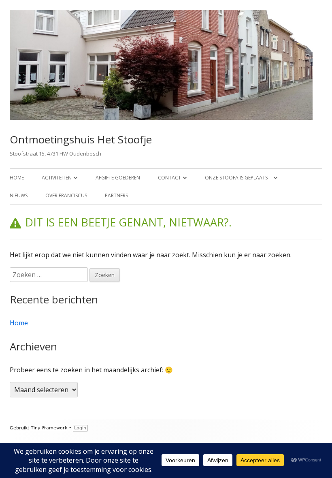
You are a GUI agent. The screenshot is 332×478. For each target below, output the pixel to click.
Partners (116, 195)
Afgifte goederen (118, 177)
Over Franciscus (66, 195)
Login (80, 428)
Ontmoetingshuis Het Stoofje (81, 139)
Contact (169, 177)
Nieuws (19, 195)
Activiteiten (57, 177)
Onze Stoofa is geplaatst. (238, 177)
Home (17, 177)
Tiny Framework (49, 428)
